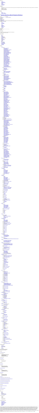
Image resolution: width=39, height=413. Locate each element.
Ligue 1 (2, 40)
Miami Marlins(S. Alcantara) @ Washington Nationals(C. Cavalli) (5, 377)
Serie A (2, 38)
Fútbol (2, 392)
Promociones (2, 25)
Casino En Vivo (3, 4)
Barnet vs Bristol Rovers (3, 394)
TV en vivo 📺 (2, 42)
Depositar (4, 21)
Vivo (2, 347)
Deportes (2, 1)
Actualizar (1, 21)
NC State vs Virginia (1, 358)
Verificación (2, 27)
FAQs (2, 12)
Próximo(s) (2, 348)
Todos (1, 349)
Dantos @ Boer (1, 376)
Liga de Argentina (3, 39)
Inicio (2, 24)
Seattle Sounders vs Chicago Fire (2, 352)
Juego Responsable (3, 403)
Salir (5, 21)
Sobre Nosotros (2, 401)
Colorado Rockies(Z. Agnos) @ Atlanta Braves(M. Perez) (4, 383)
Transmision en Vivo (3, 2)
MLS (1, 41)
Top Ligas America (3, 43)
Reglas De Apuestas (3, 346)
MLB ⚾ (2, 35)
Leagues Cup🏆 (3, 37)
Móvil (2, 405)
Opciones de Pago (3, 26)
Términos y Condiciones (3, 13)
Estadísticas (2, 345)
